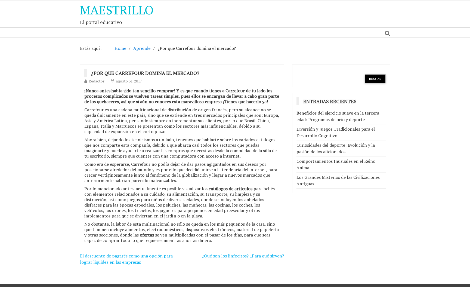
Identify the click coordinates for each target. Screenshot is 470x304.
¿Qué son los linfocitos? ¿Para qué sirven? (243, 256)
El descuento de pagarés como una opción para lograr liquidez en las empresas (126, 259)
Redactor (96, 81)
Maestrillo (117, 10)
